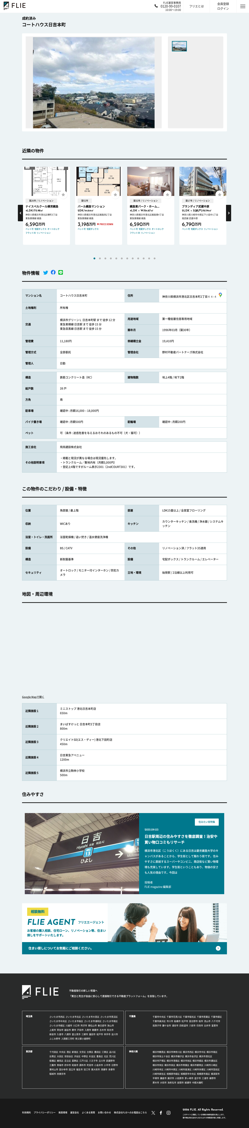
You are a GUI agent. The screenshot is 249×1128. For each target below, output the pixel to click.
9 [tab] (138, 258)
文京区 (82, 1052)
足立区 (67, 1061)
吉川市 (114, 1034)
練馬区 (60, 1061)
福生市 (79, 1069)
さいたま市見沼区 (109, 1017)
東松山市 (92, 1025)
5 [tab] (116, 258)
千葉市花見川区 (174, 1017)
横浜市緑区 (197, 1061)
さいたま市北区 (73, 1017)
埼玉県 (29, 1016)
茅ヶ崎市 (189, 1078)
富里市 (214, 1025)
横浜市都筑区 (196, 1065)
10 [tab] (144, 258)
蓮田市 (92, 1034)
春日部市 (102, 1025)
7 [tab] (127, 258)
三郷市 (84, 1034)
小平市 (107, 1065)
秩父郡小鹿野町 (83, 1039)
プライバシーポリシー (45, 1112)
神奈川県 (133, 1051)
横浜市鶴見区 (159, 1052)
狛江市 (87, 1069)
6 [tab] (122, 258)
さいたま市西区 (57, 1017)
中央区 (62, 1052)
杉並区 (92, 1056)
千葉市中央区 (159, 1017)
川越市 (69, 1025)
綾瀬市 (188, 1083)
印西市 (200, 1025)
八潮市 (67, 1034)
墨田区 (97, 1052)
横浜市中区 (200, 1052)
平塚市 (156, 1078)
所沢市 (84, 1025)
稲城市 (52, 1074)
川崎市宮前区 (213, 1069)
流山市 (207, 1021)
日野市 (114, 1065)
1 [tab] (94, 258)
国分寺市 (63, 1069)
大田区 (60, 1056)
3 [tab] (105, 258)
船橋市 (177, 1021)
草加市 (60, 1030)
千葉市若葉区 (203, 1017)
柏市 (201, 1021)
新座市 (52, 1034)
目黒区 (52, 1056)
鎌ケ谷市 (166, 1025)
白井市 (207, 1025)
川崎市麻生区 (159, 1074)
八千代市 (215, 1021)
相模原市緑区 (173, 1074)
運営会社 (74, 1112)
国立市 (72, 1069)
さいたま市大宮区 (90, 1017)
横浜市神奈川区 (174, 1052)
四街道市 (183, 1025)
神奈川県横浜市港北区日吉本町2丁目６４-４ (189, 296)
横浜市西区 (188, 1052)
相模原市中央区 (188, 1074)
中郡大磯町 (197, 1083)
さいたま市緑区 (57, 1025)
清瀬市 (104, 1069)
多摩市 (111, 1069)
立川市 (102, 1061)
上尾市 (52, 1030)
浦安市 (175, 1025)
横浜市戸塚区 (159, 1061)
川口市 (76, 1025)
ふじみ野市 (54, 1039)
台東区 (90, 1052)
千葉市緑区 (216, 1017)
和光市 (110, 1030)
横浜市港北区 (205, 1056)
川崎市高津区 (185, 1069)
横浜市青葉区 (182, 1065)
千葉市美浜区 (159, 1021)
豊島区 (99, 1056)
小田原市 (179, 1078)
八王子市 (93, 1061)
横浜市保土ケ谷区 (161, 1056)
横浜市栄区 (158, 1065)
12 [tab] (154, 258)
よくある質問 (88, 1112)
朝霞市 (95, 1030)
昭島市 (75, 1065)
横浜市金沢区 (191, 1056)
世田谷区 (68, 1056)
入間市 (88, 1030)
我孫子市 (157, 1025)
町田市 (90, 1065)
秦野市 (212, 1078)
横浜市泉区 (169, 1065)
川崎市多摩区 (199, 1069)
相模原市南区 (203, 1074)
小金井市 (98, 1065)
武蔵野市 (110, 1061)
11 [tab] (149, 258)
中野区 (84, 1056)
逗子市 (197, 1078)
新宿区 (75, 1052)
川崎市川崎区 (210, 1065)
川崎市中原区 (171, 1069)
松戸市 (185, 1021)
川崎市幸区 (158, 1069)
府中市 (67, 1065)
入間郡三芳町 (67, 1039)
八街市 (192, 1025)
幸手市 (107, 1034)
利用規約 (26, 1112)
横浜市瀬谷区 (210, 1061)
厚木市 (156, 1083)
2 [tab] (100, 258)
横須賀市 (215, 1074)
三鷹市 (52, 1065)
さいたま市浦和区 (93, 1021)
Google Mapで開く (33, 697)
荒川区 (112, 1056)
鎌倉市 (163, 1078)
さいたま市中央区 (58, 1021)
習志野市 (193, 1021)
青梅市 (60, 1065)
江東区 (105, 1052)
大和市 (163, 1083)
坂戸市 (99, 1034)
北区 (106, 1056)
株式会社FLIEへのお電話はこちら (130, 1112)
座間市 (180, 1083)
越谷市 (67, 1030)
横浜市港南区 (173, 1061)
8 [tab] (133, 258)
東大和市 (95, 1069)
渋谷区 (77, 1056)
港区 (69, 1052)
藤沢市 (171, 1078)
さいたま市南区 (110, 1021)
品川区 (112, 1052)
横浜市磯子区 (177, 1056)
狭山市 (110, 1025)
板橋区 (52, 1061)
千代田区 (53, 1052)
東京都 (29, 1051)
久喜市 (60, 1034)
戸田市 (80, 1030)
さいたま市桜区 (75, 1021)
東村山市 (53, 1069)
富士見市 (76, 1034)
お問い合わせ (104, 1112)
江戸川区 (83, 1061)
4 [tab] (111, 258)
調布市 (82, 1065)
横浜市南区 (212, 1052)
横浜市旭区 (186, 1061)
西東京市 (61, 1074)
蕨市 (74, 1030)
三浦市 (205, 1078)
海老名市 (172, 1083)
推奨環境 (63, 1112)
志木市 (103, 1030)
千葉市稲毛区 (189, 1017)
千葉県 (132, 1016)
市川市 (170, 1021)
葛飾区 (75, 1061)
